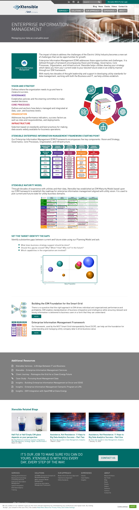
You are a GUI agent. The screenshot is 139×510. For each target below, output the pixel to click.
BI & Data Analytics (17, 487)
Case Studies (85, 478)
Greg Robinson (18, 440)
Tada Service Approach (65, 478)
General (27, 440)
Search (99, 2)
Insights (83, 480)
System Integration (17, 485)
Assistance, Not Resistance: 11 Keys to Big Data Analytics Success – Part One (106, 435)
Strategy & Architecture (18, 475)
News (100, 7)
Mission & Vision (109, 475)
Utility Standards (63, 480)
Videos (114, 7)
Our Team (107, 478)
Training (14, 490)
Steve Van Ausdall (58, 440)
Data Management (17, 441)
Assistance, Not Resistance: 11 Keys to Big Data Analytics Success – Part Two (67, 435)
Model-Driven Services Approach (68, 475)
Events (107, 7)
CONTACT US (108, 458)
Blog (95, 7)
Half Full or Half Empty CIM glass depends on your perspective (26, 435)
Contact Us (123, 7)
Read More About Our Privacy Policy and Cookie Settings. (56, 507)
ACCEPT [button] (132, 506)
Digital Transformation (38, 441)
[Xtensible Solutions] (25, 8)
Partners (107, 488)
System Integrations (38, 440)
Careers (106, 490)
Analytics (82, 440)
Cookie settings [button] (123, 506)
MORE (36, 316)
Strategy (27, 441)
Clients (83, 475)
